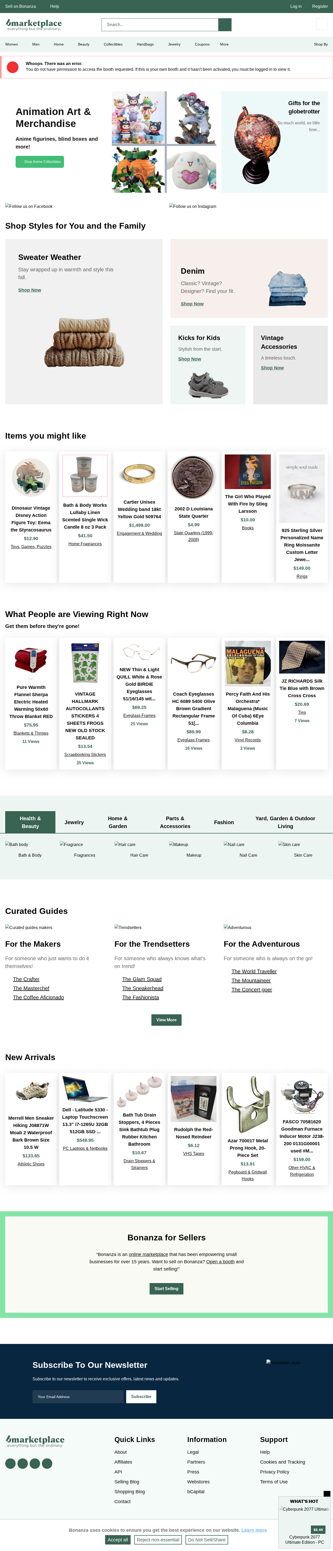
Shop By (321, 44)
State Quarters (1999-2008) (193, 536)
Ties (302, 712)
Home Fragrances (85, 544)
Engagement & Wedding (139, 533)
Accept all (118, 1539)
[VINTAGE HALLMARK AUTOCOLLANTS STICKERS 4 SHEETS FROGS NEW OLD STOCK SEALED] (85, 703)
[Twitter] (22, 1463)
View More (166, 1020)
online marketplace (148, 1254)
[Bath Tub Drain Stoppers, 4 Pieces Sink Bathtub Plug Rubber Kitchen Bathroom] (139, 1129)
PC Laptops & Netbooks (85, 1148)
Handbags (145, 44)
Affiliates (123, 1462)
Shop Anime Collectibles (42, 162)
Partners (196, 1462)
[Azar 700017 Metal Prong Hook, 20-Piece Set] (247, 1129)
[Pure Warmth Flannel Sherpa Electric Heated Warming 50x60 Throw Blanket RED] (30, 703)
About (120, 1452)
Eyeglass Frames (139, 715)
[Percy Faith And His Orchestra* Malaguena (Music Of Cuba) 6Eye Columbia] (247, 703)
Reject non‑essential (158, 1539)
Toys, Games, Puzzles (31, 546)
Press (193, 1472)
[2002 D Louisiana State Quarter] (193, 517)
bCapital (195, 1491)
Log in (296, 6)
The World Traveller (254, 971)
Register (320, 6)
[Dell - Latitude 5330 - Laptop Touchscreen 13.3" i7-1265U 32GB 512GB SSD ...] (85, 1129)
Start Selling (166, 1288)
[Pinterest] (35, 1463)
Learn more (254, 1530)
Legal (193, 1452)
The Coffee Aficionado (38, 997)
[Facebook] (10, 1463)
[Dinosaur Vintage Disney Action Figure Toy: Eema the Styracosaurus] (30, 517)
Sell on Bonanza (20, 6)
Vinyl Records (248, 740)
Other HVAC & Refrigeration (302, 1171)
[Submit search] (225, 24)
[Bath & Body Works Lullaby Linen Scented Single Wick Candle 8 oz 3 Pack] (85, 517)
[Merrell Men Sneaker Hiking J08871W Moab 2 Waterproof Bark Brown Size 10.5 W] (30, 1129)
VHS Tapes (193, 1153)
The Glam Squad (142, 979)
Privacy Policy (274, 1472)
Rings (302, 576)
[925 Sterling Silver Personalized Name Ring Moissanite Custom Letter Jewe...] (302, 517)
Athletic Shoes (31, 1164)
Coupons (202, 44)
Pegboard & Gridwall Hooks (247, 1175)
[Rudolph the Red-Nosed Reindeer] (193, 1129)
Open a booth (220, 1261)
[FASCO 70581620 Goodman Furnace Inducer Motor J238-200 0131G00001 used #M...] (302, 1129)
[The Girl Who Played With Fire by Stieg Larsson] (247, 517)
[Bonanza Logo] (33, 24)
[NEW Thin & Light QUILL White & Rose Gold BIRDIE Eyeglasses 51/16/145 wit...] (139, 703)
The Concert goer (252, 989)
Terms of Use (274, 1481)
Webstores (198, 1481)
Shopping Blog (129, 1491)
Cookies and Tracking (282, 1462)
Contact (122, 1501)
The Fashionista (140, 997)
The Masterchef (31, 988)
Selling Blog (126, 1481)
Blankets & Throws (31, 733)
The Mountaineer (251, 980)
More (224, 44)
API (118, 1472)
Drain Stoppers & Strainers (139, 1164)
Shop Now (29, 290)
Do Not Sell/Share (207, 1539)
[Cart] (322, 24)
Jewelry (174, 44)
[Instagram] (47, 1463)
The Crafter (26, 979)
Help (54, 6)
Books (248, 528)
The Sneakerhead (142, 988)
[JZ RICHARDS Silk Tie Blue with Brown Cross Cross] (302, 703)
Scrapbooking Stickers (85, 754)
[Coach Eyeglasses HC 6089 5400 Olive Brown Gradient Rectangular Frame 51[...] (193, 703)
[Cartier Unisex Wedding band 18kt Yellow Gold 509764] (139, 517)
